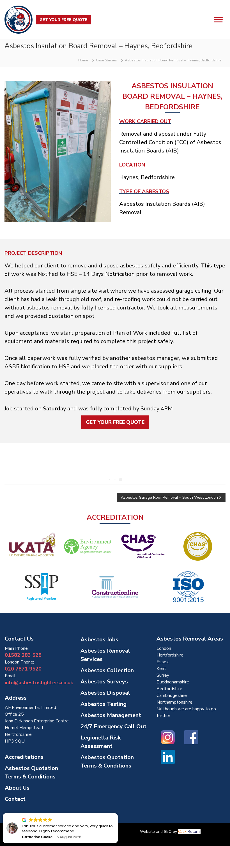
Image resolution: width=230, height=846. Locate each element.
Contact (15, 799)
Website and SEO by (170, 831)
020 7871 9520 (23, 668)
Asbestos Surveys (104, 681)
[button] (117, 813)
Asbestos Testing (104, 704)
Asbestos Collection (107, 670)
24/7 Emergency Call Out (113, 726)
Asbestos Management (111, 715)
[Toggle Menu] (218, 19)
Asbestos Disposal (105, 693)
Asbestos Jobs (99, 639)
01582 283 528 (23, 655)
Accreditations (24, 757)
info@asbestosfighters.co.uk (39, 682)
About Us (17, 788)
